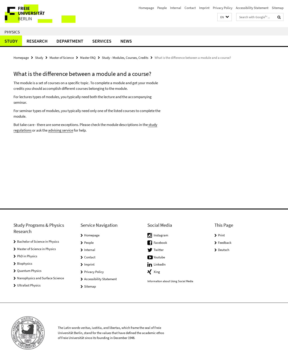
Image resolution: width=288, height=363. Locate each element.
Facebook (160, 242)
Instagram (161, 235)
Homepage (146, 8)
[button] (224, 17)
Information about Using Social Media (170, 281)
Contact (190, 8)
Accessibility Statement (252, 8)
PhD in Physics (27, 256)
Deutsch (223, 250)
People (162, 8)
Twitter (159, 250)
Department (69, 41)
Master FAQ (88, 57)
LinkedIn (160, 264)
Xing (157, 272)
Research (37, 41)
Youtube (159, 257)
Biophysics (24, 263)
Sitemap (278, 8)
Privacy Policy (222, 8)
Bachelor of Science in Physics (38, 241)
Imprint (204, 8)
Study (11, 41)
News (126, 41)
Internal (175, 8)
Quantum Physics (29, 270)
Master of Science (62, 57)
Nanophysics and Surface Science (40, 278)
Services (101, 41)
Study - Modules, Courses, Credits (125, 57)
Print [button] (221, 235)
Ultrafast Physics (28, 285)
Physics (12, 32)
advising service (60, 130)
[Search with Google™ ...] (279, 17)
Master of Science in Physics (36, 249)
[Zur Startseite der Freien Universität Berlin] (37, 13)
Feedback (224, 242)
